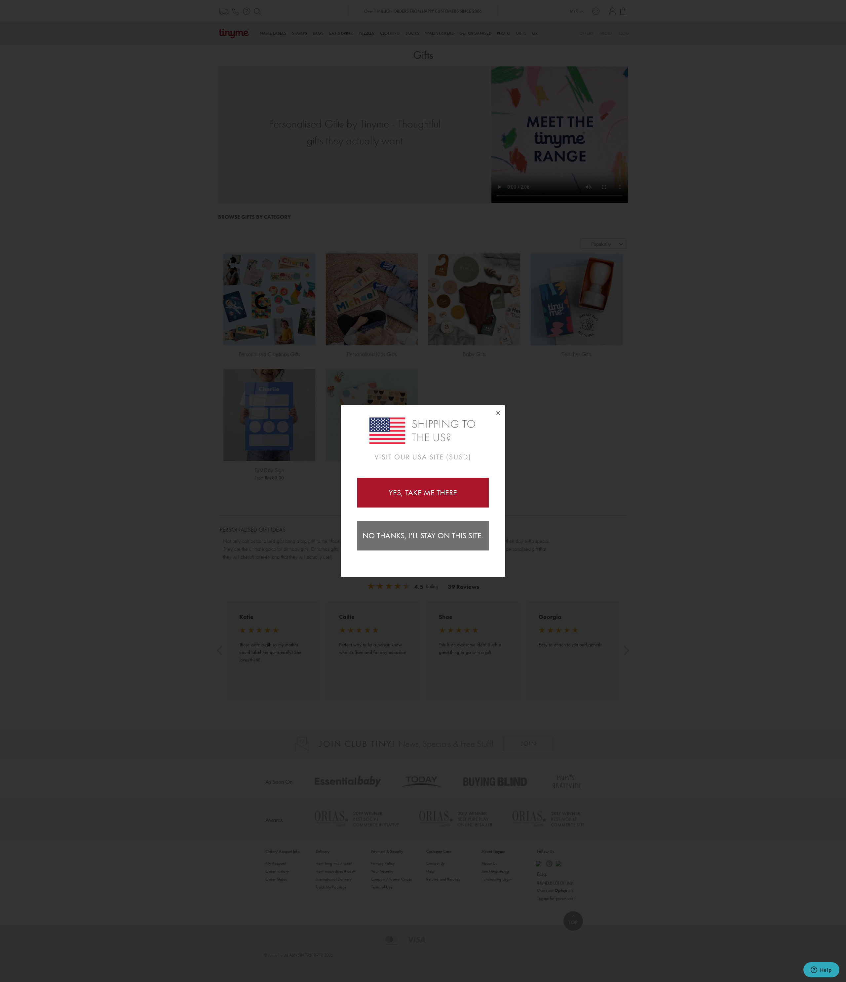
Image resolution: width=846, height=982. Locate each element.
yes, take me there (423, 492)
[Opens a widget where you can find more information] (821, 970)
